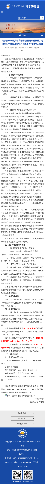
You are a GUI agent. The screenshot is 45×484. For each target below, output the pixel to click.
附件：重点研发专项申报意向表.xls (21, 396)
